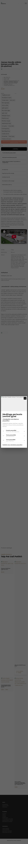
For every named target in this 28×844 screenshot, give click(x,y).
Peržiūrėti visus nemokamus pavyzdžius (12, 444)
